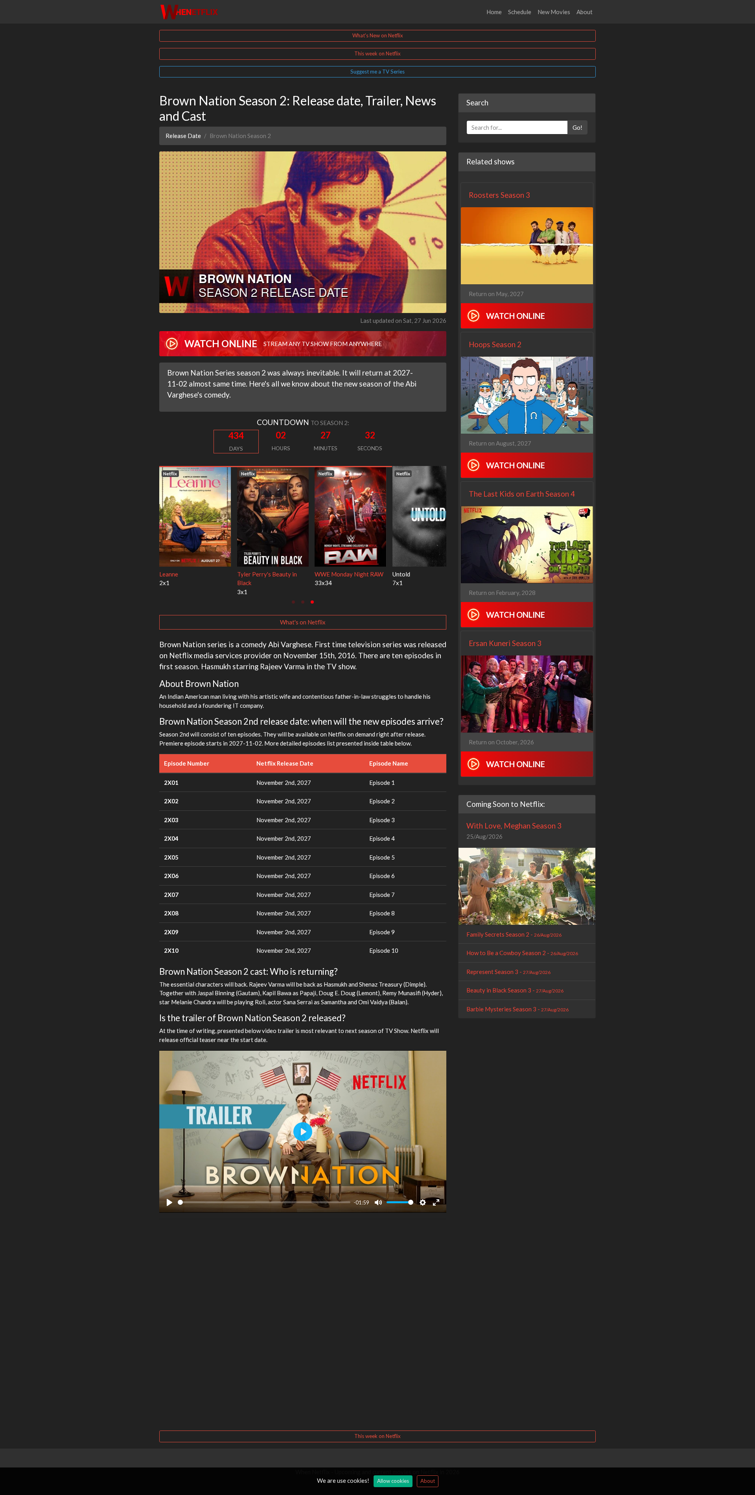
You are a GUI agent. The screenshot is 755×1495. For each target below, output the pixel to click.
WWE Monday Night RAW (193, 574)
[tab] (293, 602)
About (584, 11)
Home (494, 11)
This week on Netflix (377, 53)
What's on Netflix (303, 622)
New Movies (554, 11)
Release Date (183, 135)
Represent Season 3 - (508, 971)
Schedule (519, 11)
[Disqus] (302, 1324)
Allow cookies (393, 1481)
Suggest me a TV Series (377, 71)
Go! (577, 127)
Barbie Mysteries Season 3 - (517, 1009)
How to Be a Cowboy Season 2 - (522, 952)
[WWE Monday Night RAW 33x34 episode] (195, 515)
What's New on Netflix (377, 35)
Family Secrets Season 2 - (514, 934)
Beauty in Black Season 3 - (514, 990)
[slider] (264, 1202)
